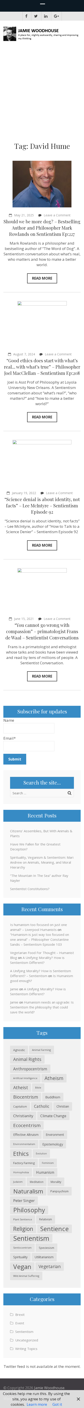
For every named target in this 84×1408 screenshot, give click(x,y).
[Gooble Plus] (56, 16)
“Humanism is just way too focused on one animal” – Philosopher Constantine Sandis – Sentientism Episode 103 (39, 939)
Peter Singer (24, 1200)
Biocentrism (25, 1097)
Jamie (14, 989)
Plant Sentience (22, 1219)
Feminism (48, 1163)
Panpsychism (59, 1191)
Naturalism (28, 1191)
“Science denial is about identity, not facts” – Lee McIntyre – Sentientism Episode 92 (42, 505)
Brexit (20, 1314)
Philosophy (29, 1210)
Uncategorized (26, 1340)
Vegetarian (50, 1266)
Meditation (36, 1182)
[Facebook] (26, 16)
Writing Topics (26, 1348)
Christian (62, 1106)
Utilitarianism (44, 1257)
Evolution (41, 1153)
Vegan (22, 1266)
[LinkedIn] (45, 16)
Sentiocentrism (22, 1247)
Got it (57, 1404)
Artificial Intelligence (25, 1078)
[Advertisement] (42, 93)
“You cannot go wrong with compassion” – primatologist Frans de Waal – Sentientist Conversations (42, 631)
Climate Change (53, 1115)
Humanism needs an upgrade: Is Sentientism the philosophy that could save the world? (42, 1007)
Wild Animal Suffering (26, 1276)
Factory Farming (24, 1163)
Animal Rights (27, 1059)
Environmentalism (24, 1144)
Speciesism (46, 1248)
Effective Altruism (26, 1134)
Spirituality (20, 1257)
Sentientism (31, 1238)
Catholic (41, 1106)
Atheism (54, 1078)
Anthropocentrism (30, 1068)
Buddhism (52, 1097)
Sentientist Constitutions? (30, 889)
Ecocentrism (27, 1125)
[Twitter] (35, 16)
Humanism (45, 1172)
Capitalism (20, 1106)
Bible (38, 1087)
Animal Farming (41, 1050)
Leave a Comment (57, 215)
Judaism (18, 1181)
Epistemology (52, 1144)
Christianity (23, 1115)
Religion (23, 1228)
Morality (56, 1182)
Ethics (21, 1153)
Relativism (45, 1219)
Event (19, 1323)
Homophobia (21, 1172)
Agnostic (19, 1050)
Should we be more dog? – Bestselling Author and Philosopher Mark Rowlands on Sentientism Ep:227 (42, 227)
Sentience (54, 1229)
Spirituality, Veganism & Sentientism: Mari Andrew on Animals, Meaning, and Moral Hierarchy (41, 862)
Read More (42, 278)
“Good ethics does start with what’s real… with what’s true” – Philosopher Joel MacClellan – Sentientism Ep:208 (42, 366)
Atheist (20, 1087)
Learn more (37, 1404)
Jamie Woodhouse (49, 1387)
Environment (55, 1134)
